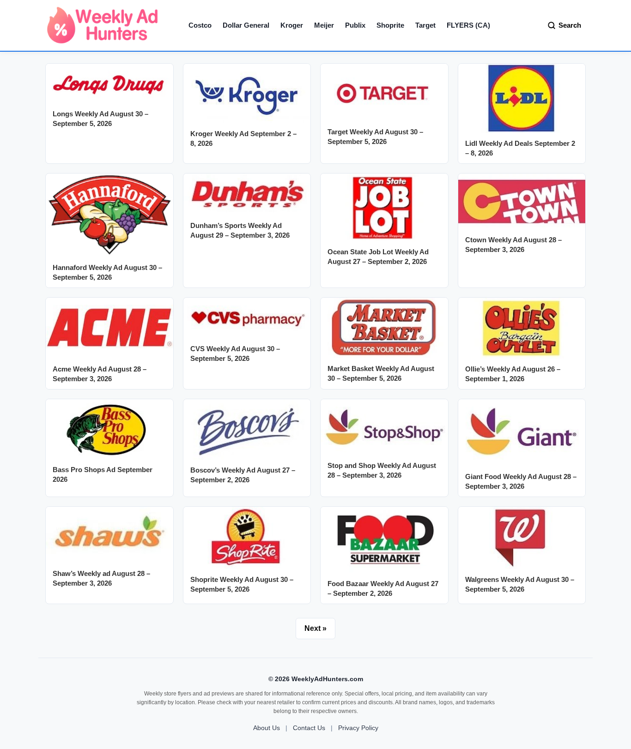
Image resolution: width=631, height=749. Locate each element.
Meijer (324, 25)
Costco (200, 25)
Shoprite (390, 25)
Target (425, 25)
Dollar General (246, 25)
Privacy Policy (358, 727)
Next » (315, 628)
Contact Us (309, 727)
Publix (355, 25)
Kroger (291, 25)
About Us (266, 727)
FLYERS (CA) (468, 25)
